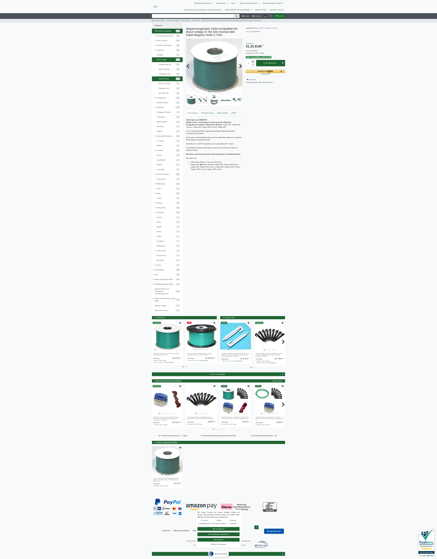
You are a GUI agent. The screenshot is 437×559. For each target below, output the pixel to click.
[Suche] (236, 16)
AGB (194, 530)
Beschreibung (193, 113)
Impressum (166, 530)
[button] (265, 72)
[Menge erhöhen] (252, 61)
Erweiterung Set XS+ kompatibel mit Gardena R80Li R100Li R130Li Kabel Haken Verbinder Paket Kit (270, 418)
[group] (167, 336)
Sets (233, 3)
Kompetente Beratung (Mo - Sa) (265, 436)
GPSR (233, 113)
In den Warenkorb (269, 63)
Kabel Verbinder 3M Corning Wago (237, 10)
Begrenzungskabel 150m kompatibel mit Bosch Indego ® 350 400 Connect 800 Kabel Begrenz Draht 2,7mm (166, 480)
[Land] (265, 16)
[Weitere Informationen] (256, 527)
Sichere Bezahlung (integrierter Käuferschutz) (219, 436)
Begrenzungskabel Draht (249, 3)
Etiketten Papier (261, 10)
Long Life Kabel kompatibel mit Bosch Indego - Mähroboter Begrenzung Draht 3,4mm (200, 354)
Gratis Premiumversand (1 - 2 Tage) (174, 436)
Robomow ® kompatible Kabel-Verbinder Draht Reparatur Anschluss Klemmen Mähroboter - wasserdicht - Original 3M (166, 418)
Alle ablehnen (218, 540)
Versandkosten (267, 82)
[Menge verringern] (252, 64)
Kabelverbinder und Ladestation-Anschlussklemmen (203, 10)
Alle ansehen (278, 381)
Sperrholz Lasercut (276, 10)
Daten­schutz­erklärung (181, 530)
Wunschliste (252, 79)
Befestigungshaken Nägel (272, 3)
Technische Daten (207, 113)
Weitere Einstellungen (218, 544)
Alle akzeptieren (218, 529)
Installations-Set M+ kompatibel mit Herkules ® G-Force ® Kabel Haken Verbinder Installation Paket (235, 417)
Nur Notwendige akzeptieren (218, 534)
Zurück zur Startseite (217, 374)
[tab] (192, 113)
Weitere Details (222, 113)
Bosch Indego (185, 20)
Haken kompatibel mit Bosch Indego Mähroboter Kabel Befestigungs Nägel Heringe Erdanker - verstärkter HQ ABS (269, 355)
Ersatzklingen (221, 3)
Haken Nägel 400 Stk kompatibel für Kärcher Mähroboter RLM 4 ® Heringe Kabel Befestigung (200, 417)
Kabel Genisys (195, 20)
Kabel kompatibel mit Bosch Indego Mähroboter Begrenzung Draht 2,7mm (166, 354)
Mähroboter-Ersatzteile (202, 3)
